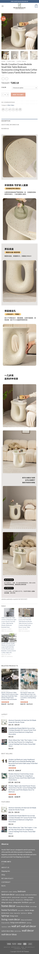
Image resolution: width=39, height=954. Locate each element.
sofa (9, 926)
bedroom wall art (6, 897)
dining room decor (6, 902)
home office (21, 910)
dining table (17, 902)
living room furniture (26, 920)
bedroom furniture (31, 895)
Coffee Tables (21, 61)
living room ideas (5, 922)
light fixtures (24, 913)
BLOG (3, 886)
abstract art (4, 891)
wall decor (28, 930)
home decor (8, 905)
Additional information (10, 124)
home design (33, 906)
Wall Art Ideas (17, 931)
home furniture (9, 910)
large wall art (17, 913)
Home (3, 61)
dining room (28, 900)
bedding (15, 891)
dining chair (12, 900)
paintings (29, 922)
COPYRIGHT (5, 882)
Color (3, 87)
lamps (11, 913)
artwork (10, 891)
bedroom (22, 891)
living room (14, 916)
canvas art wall (16, 897)
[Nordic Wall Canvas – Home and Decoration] (19, 6)
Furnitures (11, 61)
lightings (5, 915)
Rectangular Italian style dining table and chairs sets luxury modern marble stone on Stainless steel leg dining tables (28, 696)
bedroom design (20, 895)
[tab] (19, 121)
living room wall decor (18, 923)
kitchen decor (5, 913)
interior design (29, 910)
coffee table (4, 900)
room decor (4, 926)
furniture (25, 902)
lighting (30, 913)
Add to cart (18, 94)
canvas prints (23, 897)
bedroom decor (8, 894)
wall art (15, 926)
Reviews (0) (5, 128)
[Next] (34, 31)
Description (5, 121)
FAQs (3, 875)
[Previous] (4, 31)
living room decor (10, 919)
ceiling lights (31, 897)
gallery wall (32, 902)
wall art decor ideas (7, 931)
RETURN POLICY (7, 878)
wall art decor (28, 926)
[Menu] (2, 6)
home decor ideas (22, 906)
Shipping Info (5, 871)
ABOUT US (5, 867)
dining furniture (19, 900)
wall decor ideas (9, 934)
